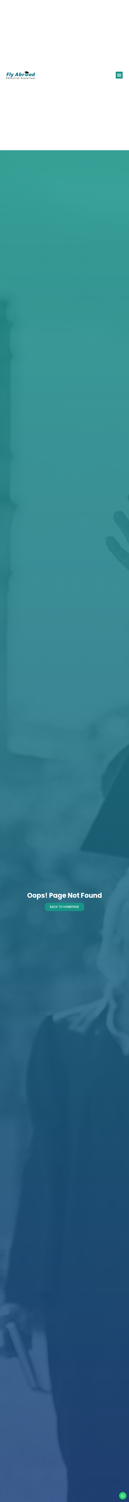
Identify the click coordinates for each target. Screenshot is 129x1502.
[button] (119, 75)
